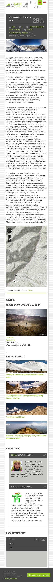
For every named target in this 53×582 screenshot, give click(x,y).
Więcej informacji (11, 579)
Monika (14, 455)
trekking (25, 33)
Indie (11, 30)
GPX (30, 291)
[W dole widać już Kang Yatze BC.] (26, 335)
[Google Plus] (35, 2)
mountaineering (15, 33)
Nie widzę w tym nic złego (39, 575)
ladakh (29, 30)
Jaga (12, 27)
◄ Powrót (9, 338)
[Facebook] (30, 2)
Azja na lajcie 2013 (37, 27)
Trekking (17, 30)
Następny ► (10, 340)
